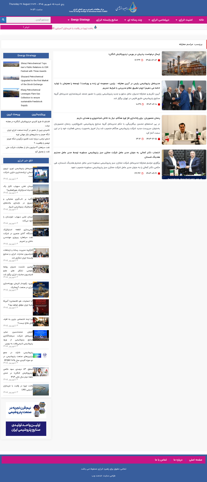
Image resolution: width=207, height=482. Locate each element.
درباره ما (178, 460)
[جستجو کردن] (3, 20)
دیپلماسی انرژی (160, 20)
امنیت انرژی (186, 20)
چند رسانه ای (135, 20)
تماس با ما (161, 460)
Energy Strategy (80, 20)
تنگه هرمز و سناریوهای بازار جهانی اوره (33, 134)
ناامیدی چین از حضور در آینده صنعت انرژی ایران (28, 130)
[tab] (38, 114)
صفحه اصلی (195, 460)
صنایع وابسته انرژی (107, 20)
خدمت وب (97, 475)
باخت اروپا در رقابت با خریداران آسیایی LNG (76, 28)
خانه (201, 20)
